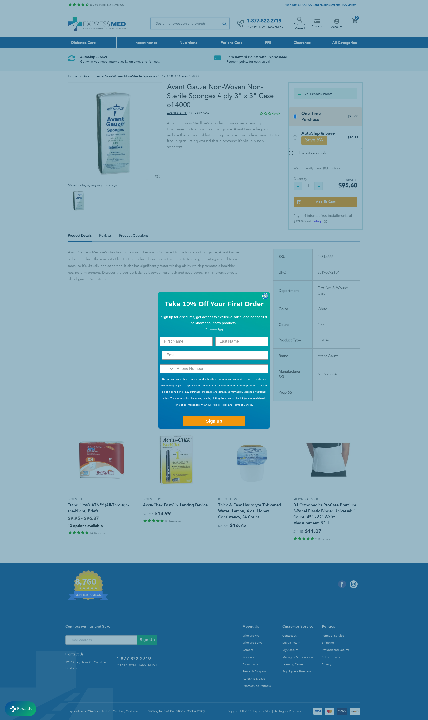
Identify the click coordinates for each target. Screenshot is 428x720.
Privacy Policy (219, 404)
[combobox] (167, 369)
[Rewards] (20, 708)
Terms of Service (242, 404)
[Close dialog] (265, 296)
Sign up (214, 421)
